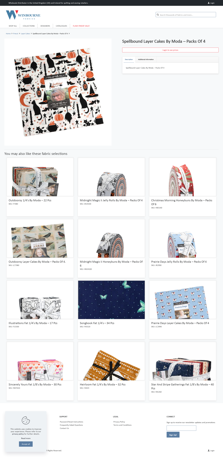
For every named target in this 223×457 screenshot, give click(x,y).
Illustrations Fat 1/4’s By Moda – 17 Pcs (33, 323)
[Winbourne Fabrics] (23, 15)
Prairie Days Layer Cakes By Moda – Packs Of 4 (180, 323)
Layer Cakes (25, 33)
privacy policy (18, 434)
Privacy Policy (119, 422)
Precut (15, 33)
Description (129, 59)
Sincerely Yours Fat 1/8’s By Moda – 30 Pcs (35, 384)
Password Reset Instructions (71, 422)
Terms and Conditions (122, 425)
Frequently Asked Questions (71, 425)
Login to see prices (170, 50)
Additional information (146, 59)
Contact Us (64, 428)
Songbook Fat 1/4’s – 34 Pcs (97, 323)
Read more (25, 438)
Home (8, 33)
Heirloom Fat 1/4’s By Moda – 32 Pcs (102, 384)
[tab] (129, 59)
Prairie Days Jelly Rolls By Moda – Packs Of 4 (179, 261)
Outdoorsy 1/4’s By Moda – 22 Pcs (30, 200)
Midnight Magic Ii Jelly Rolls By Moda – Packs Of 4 (111, 200)
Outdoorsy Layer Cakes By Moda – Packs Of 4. (37, 261)
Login (212, 3)
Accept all (26, 444)
